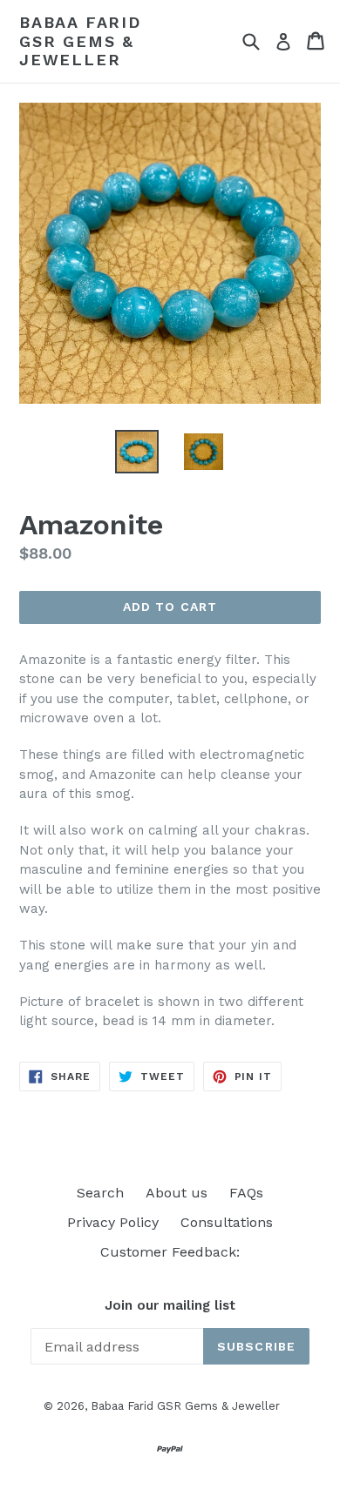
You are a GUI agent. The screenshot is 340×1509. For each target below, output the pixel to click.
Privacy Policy (113, 1222)
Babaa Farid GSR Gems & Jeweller (80, 41)
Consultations (226, 1222)
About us (176, 1192)
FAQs (246, 1192)
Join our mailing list (170, 1305)
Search (100, 1192)
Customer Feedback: (170, 1252)
